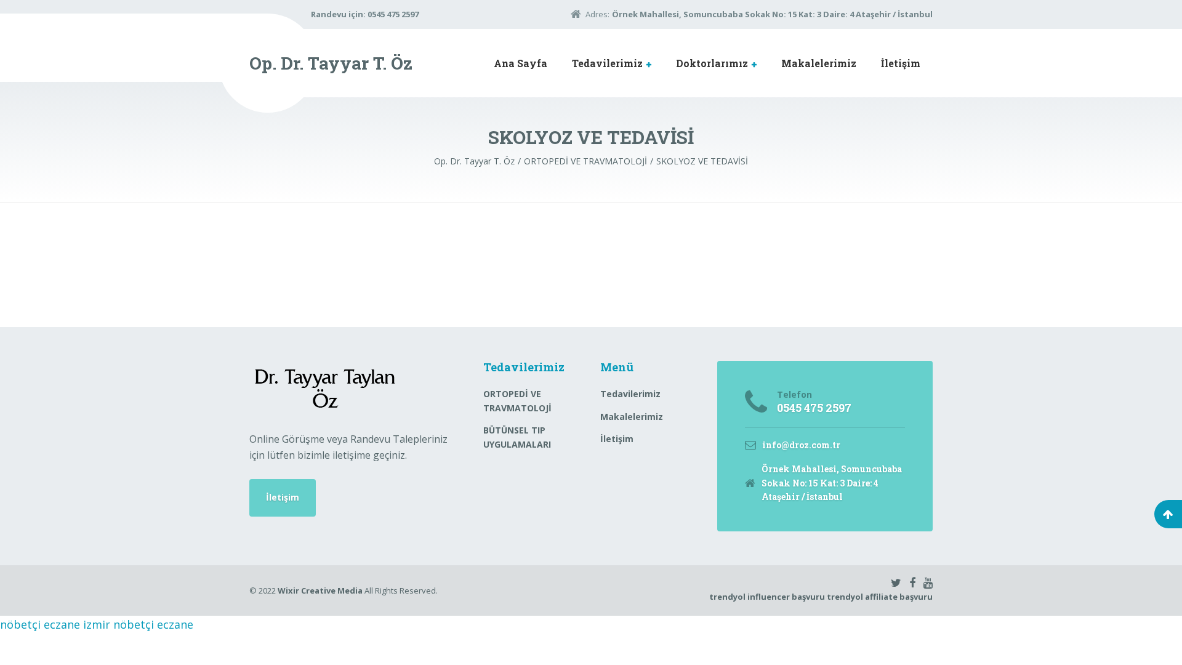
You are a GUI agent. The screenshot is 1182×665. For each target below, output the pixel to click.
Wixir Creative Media (320, 590)
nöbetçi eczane (40, 624)
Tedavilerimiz (607, 63)
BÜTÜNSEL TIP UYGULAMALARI (517, 436)
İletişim (900, 63)
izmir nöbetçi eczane (138, 624)
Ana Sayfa (520, 63)
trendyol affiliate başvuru (880, 596)
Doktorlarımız (712, 63)
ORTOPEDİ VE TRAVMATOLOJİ (517, 400)
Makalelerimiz (818, 63)
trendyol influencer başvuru (767, 596)
